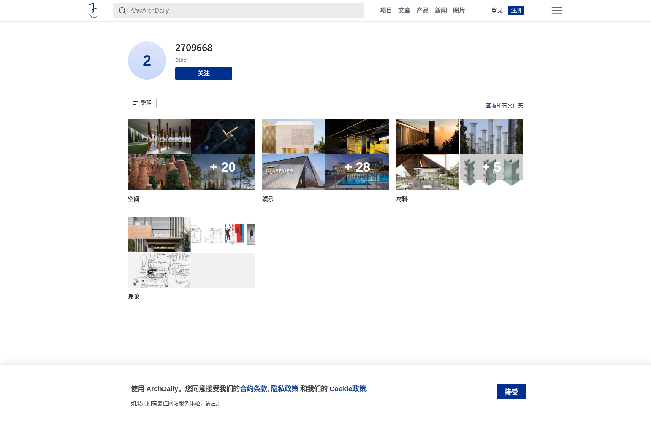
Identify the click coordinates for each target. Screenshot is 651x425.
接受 (511, 392)
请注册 (213, 403)
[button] (142, 103)
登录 (497, 10)
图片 (459, 10)
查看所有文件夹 (504, 105)
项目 (386, 10)
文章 (404, 10)
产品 (423, 10)
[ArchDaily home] (93, 10)
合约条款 (253, 389)
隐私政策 (284, 389)
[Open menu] (557, 11)
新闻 (441, 10)
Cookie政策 (347, 389)
